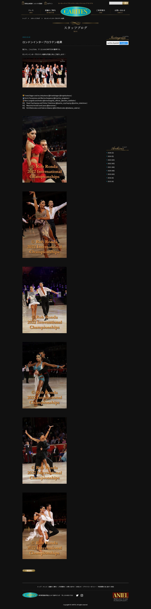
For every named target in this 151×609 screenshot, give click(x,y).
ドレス (31, 11)
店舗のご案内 (50, 11)
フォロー (124, 43)
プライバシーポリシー (89, 587)
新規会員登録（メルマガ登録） (34, 3)
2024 (109, 156)
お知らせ (78, 587)
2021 (109, 167)
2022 (109, 163)
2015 (109, 181)
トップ (24, 18)
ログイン (50, 3)
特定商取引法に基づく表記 (106, 587)
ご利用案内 (100, 11)
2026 (109, 153)
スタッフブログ (35, 18)
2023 (109, 160)
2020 (109, 170)
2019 (109, 174)
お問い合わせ (120, 11)
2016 (109, 178)
